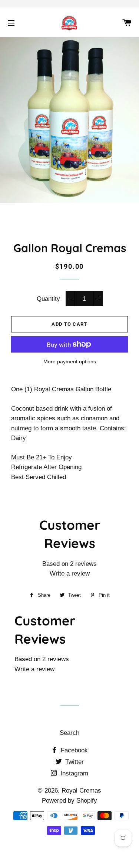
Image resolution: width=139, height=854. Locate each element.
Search (69, 732)
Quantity (48, 298)
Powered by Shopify (69, 800)
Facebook (73, 750)
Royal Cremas (81, 790)
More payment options (69, 361)
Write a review (70, 573)
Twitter (73, 761)
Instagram (73, 773)
